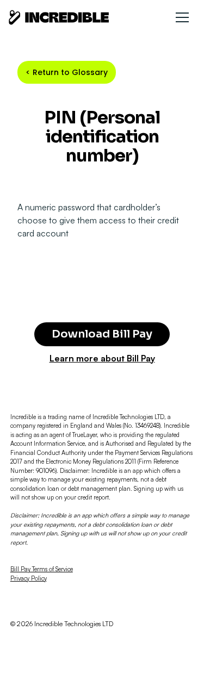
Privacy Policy (28, 578)
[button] (182, 17)
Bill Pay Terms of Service (41, 569)
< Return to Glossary (67, 72)
